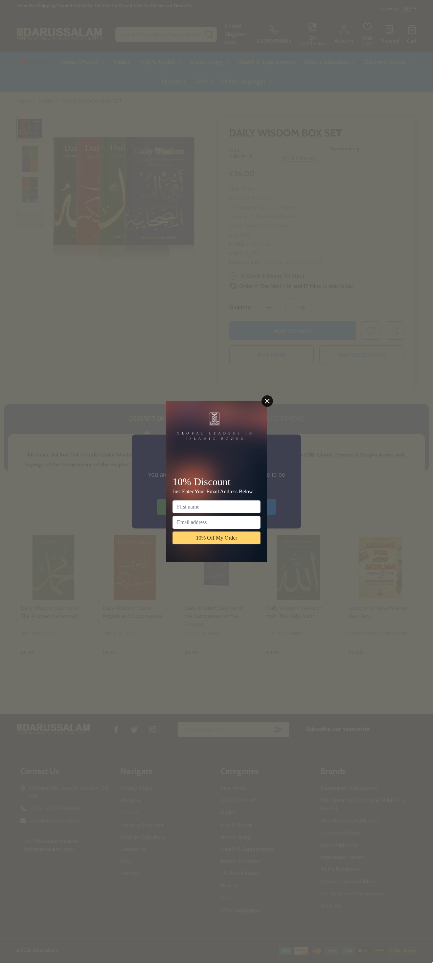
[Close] (267, 401)
